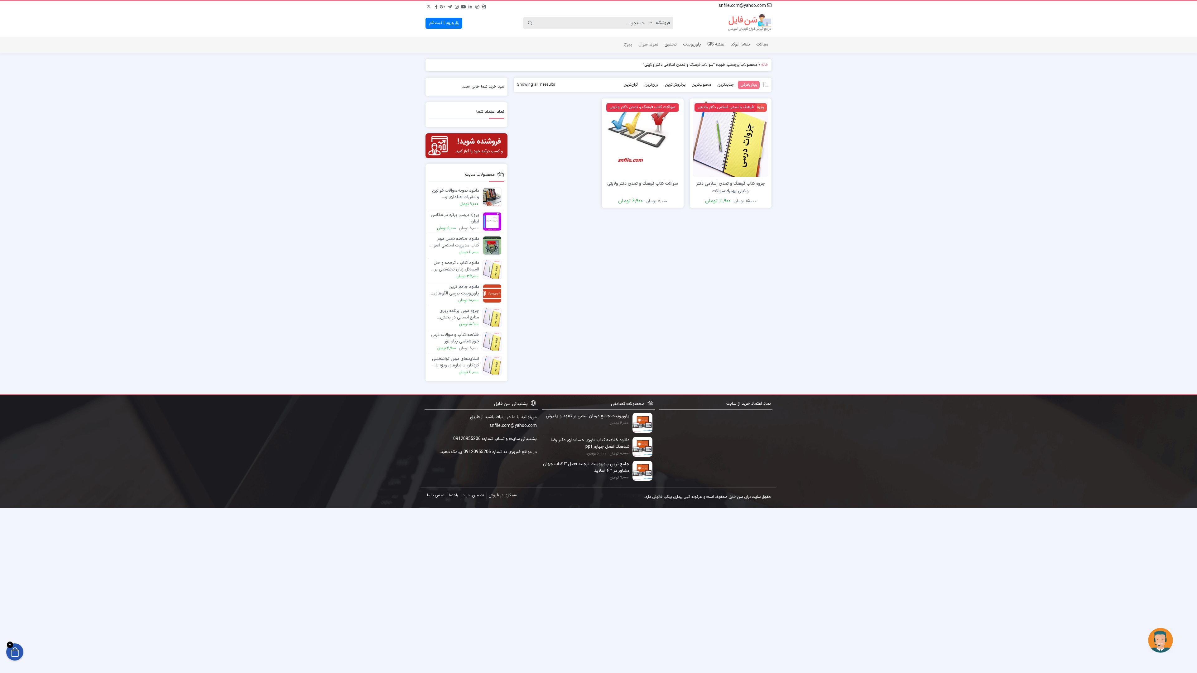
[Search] (530, 23)
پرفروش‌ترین (675, 85)
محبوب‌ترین (701, 85)
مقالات (762, 44)
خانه (764, 65)
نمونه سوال (648, 44)
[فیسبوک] (436, 5)
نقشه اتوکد (740, 44)
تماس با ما (435, 495)
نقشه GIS (715, 44)
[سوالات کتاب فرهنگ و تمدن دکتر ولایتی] (642, 139)
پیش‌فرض (748, 85)
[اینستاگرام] (456, 5)
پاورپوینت (692, 44)
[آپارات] (484, 5)
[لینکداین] (470, 5)
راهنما (453, 495)
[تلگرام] (449, 5)
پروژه (627, 44)
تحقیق (671, 44)
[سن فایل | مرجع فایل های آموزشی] (750, 23)
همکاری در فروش (502, 495)
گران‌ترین (631, 85)
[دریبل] (477, 5)
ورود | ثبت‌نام (442, 23)
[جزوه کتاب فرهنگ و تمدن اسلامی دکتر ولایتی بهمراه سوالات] (730, 139)
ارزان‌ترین (651, 85)
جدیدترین (725, 85)
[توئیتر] (429, 5)
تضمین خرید (473, 495)
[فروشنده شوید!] (466, 145)
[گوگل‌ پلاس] (442, 5)
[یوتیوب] (463, 5)
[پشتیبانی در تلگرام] (1160, 640)
